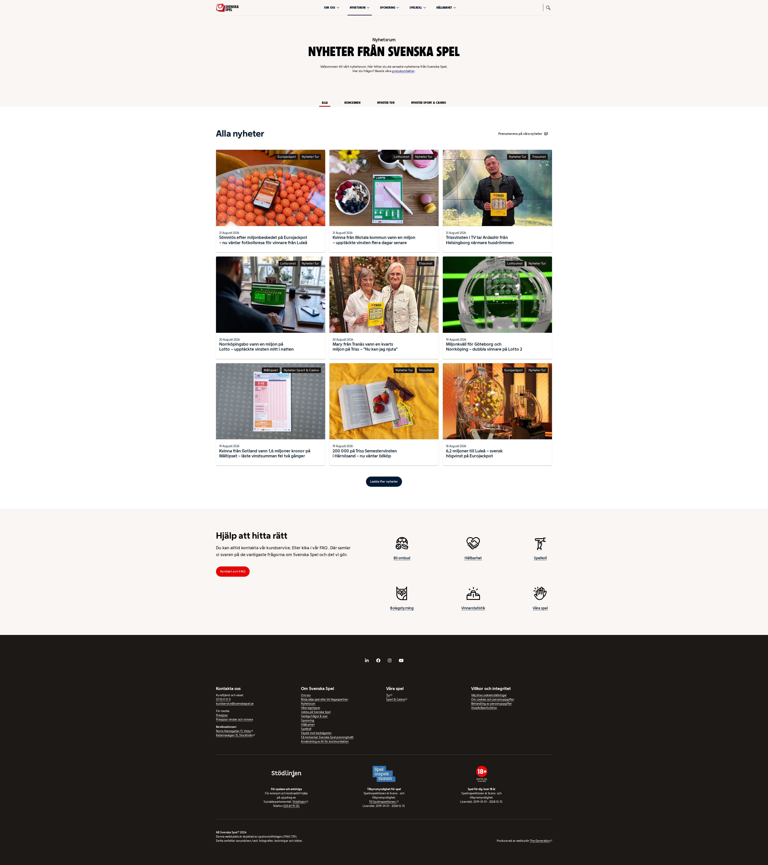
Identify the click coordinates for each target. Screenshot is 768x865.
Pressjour (222, 715)
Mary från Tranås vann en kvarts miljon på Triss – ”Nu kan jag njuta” (365, 347)
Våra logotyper (310, 708)
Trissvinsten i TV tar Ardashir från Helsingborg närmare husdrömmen (480, 240)
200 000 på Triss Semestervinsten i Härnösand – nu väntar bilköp (365, 453)
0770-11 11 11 (223, 699)
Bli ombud (402, 558)
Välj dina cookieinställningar (489, 695)
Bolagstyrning (402, 608)
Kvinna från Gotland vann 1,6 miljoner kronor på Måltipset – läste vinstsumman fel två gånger (264, 453)
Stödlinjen (299, 802)
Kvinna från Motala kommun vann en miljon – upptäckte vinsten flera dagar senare (374, 240)
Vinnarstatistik (473, 608)
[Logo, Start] (227, 8)
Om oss (329, 7)
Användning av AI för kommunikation (325, 741)
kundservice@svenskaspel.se (235, 703)
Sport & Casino (395, 699)
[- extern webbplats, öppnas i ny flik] (367, 660)
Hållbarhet (444, 7)
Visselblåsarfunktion (484, 708)
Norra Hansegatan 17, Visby (233, 731)
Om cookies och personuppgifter (492, 699)
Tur (388, 695)
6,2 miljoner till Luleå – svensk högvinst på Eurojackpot (474, 453)
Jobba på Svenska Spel (316, 712)
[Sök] (548, 7)
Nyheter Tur (385, 103)
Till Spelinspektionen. (382, 802)
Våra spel (540, 608)
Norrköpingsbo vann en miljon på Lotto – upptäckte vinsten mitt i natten (256, 347)
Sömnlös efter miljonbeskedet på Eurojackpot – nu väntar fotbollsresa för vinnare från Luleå (263, 240)
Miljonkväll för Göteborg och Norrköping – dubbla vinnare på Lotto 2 (484, 347)
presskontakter (403, 71)
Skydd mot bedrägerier (316, 733)
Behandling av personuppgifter (491, 703)
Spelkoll (416, 7)
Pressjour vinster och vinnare (234, 719)
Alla (325, 103)
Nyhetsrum (358, 7)
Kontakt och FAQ (232, 571)
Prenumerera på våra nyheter (520, 134)
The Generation (540, 841)
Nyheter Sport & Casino (428, 103)
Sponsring (387, 7)
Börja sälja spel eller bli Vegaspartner (324, 699)
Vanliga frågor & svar (314, 716)
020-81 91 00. (291, 806)
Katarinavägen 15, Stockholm (234, 735)
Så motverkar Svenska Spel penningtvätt (327, 737)
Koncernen (352, 103)
